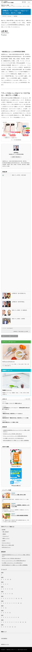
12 (10, 579)
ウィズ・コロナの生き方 (8, 328)
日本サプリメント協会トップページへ (9, 336)
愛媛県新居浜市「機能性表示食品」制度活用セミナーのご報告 (15, 417)
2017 (2, 615)
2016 (2, 620)
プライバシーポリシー (6, 542)
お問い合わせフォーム (6, 547)
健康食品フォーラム (5, 644)
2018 (2, 610)
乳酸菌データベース (6, 390)
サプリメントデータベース (8, 361)
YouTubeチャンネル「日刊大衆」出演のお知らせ (12, 433)
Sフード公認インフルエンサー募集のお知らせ (12, 403)
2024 (2, 582)
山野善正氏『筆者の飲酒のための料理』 (21, 331)
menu (29, 2)
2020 (2, 601)
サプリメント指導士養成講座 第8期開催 (19, 515)
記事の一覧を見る (16, 156)
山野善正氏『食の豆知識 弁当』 (19, 293)
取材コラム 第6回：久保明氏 (18, 318)
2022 (2, 591)
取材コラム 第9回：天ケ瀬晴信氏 (19, 310)
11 (12, 588)
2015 (2, 624)
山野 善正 (15, 16)
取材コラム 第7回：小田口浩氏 (19, 175)
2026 (2, 572)
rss (23, 2)
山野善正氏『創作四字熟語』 (18, 301)
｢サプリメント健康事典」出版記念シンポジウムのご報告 (20, 506)
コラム (12, 5)
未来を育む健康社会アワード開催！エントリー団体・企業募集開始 (16, 440)
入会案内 (3, 540)
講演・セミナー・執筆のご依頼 (8, 545)
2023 (2, 586)
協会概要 (3, 529)
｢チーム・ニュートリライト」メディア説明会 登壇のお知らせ (15, 436)
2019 (2, 605)
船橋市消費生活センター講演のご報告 (10, 422)
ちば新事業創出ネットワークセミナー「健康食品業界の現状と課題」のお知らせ (15, 408)
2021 (2, 596)
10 (7, 579)
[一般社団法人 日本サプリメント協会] (9, 2)
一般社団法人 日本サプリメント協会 (13, 649)
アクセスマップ (6, 536)
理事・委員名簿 (6, 531)
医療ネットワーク (6, 538)
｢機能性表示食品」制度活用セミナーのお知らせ (12, 413)
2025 (2, 577)
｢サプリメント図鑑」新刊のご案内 (18, 494)
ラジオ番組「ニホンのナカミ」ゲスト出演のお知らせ (13, 438)
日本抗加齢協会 (4, 638)
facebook (25, 2)
